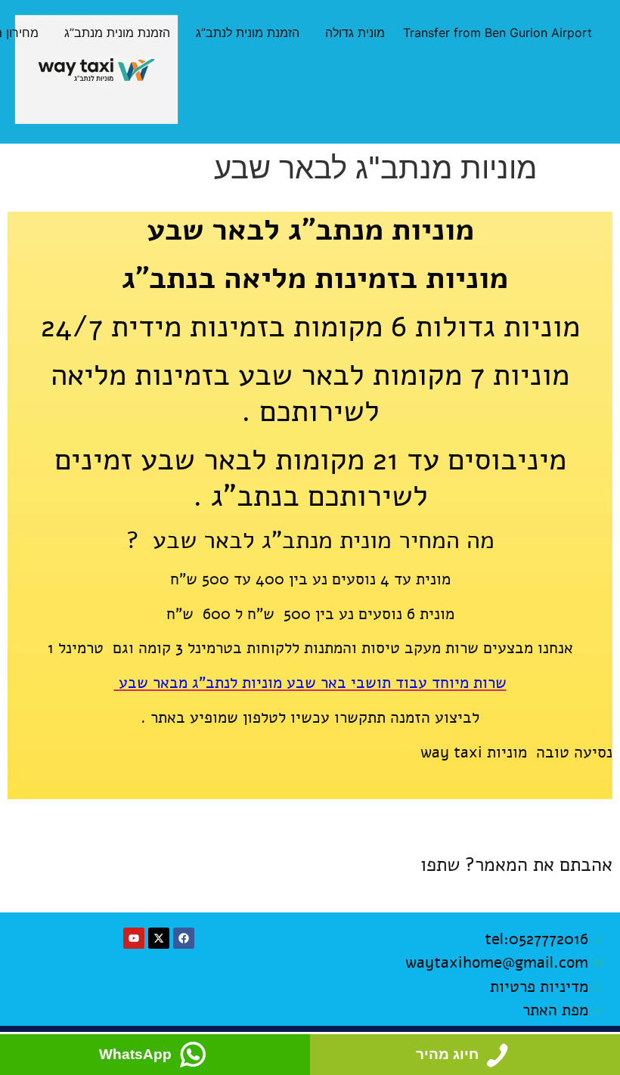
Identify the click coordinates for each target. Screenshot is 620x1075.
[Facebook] (183, 938)
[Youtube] (133, 938)
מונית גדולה (355, 32)
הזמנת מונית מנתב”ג (117, 32)
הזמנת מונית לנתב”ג (247, 32)
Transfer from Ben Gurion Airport (497, 32)
